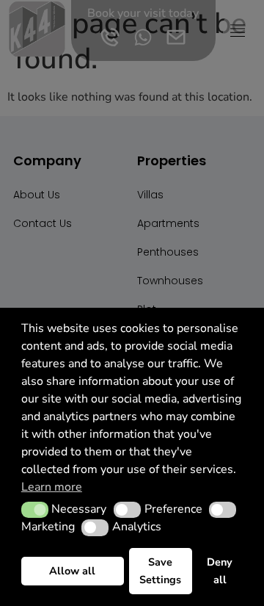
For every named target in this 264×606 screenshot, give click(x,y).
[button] (34, 510)
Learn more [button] (51, 487)
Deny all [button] (219, 571)
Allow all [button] (72, 570)
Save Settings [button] (160, 571)
